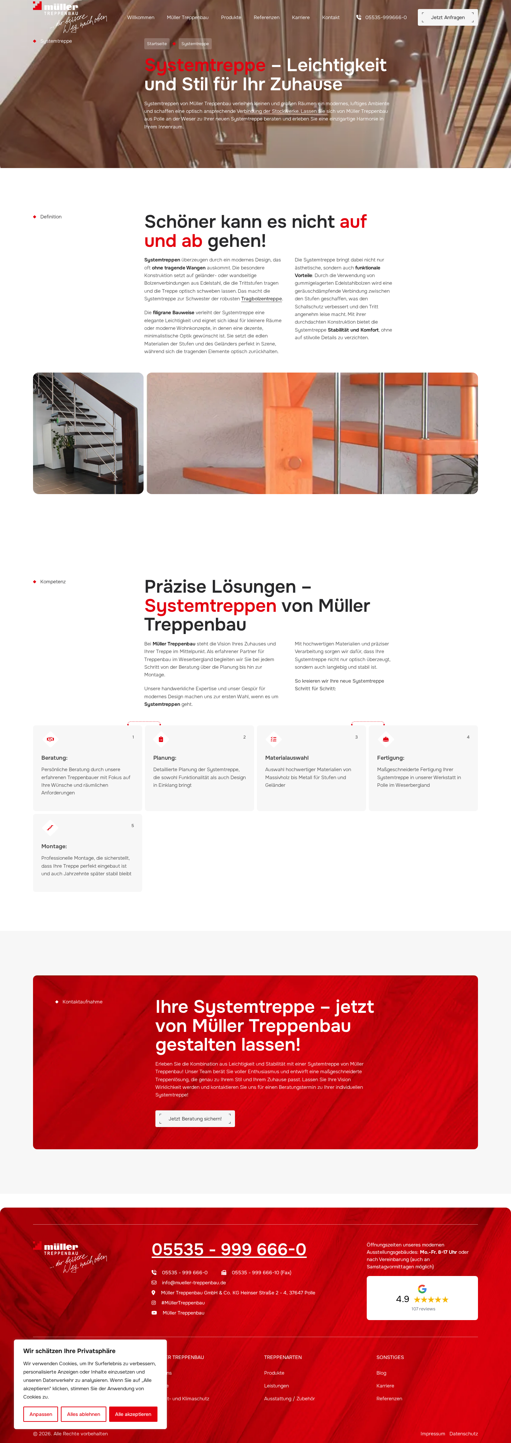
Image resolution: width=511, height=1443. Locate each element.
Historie (160, 1386)
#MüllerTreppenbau (183, 1303)
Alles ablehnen (83, 1414)
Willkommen (141, 17)
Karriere (301, 17)
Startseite (157, 44)
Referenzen (267, 17)
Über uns (162, 1373)
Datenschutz (463, 1434)
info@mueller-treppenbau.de (194, 1282)
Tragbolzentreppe (261, 298)
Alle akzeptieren (133, 1414)
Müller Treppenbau (188, 17)
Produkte (232, 17)
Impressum (433, 1434)
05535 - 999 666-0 (229, 1249)
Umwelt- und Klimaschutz (180, 1398)
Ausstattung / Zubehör (289, 1398)
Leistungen (276, 1386)
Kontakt (331, 17)
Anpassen (41, 1414)
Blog (381, 1373)
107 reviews (423, 1309)
